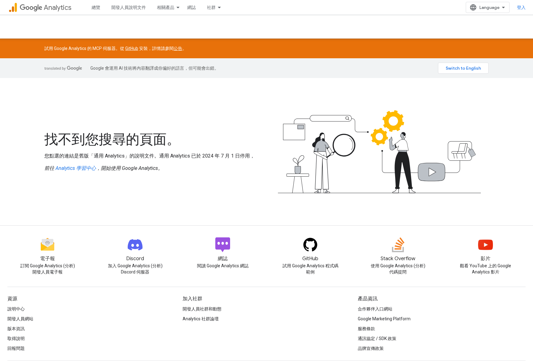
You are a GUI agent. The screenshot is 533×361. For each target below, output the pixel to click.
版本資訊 (16, 328)
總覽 (96, 7)
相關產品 (165, 7)
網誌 (191, 7)
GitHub (131, 48)
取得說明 (16, 338)
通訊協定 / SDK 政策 (377, 338)
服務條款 (366, 328)
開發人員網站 (20, 318)
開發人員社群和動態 (202, 308)
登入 (521, 7)
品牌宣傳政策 (371, 348)
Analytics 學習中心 (76, 168)
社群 (211, 7)
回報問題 (16, 348)
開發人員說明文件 (128, 7)
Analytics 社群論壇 (201, 318)
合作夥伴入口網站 (375, 308)
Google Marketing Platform (384, 318)
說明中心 (16, 308)
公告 (178, 48)
